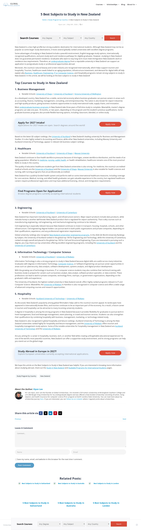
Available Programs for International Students (87, 368)
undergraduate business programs (34, 107)
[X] (45, 413)
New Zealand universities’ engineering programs (69, 235)
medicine (43, 160)
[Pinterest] (55, 413)
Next (124, 419)
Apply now (110, 124)
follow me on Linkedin (74, 399)
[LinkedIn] (50, 413)
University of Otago (44, 94)
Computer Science (65, 264)
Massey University (81, 153)
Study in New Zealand (55, 368)
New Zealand (45, 376)
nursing (51, 160)
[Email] (60, 413)
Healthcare (37, 73)
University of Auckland (63, 94)
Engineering (48, 73)
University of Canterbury (67, 212)
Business (28, 73)
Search (112, 38)
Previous (18, 419)
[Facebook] (40, 413)
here (42, 399)
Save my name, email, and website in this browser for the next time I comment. (49, 459)
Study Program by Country (58, 20)
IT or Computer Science (63, 73)
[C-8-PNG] (11, 3)
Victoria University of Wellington (87, 94)
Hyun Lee (61, 24)
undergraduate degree (60, 61)
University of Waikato (65, 257)
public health (60, 160)
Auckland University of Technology (50, 298)
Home (44, 20)
